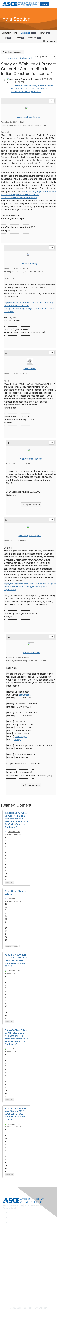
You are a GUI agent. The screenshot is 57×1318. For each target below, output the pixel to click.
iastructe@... (25, 694)
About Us (7, 1285)
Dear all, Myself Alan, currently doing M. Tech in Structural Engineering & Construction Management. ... (32, 88)
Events (19, 38)
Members (34, 38)
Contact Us (8, 1269)
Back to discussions (13, 52)
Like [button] (51, 101)
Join (5, 1261)
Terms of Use (9, 1289)
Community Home (9, 33)
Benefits (6, 1265)
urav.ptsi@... (21, 736)
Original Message (32, 504)
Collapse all (26, 58)
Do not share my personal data (16, 1292)
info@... (17, 739)
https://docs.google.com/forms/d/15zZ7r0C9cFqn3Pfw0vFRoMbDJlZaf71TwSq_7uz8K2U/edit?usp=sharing (28, 194)
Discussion (28, 33)
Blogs (6, 38)
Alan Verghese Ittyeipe (28, 117)
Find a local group (11, 1242)
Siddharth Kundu (14, 899)
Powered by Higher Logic (28, 1313)
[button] (4, 80)
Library (44, 33)
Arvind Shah (30, 368)
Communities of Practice (13, 1238)
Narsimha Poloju (29, 263)
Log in (44, 4)
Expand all (13, 58)
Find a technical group (13, 1246)
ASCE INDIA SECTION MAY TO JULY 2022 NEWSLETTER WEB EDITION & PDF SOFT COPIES (15, 1114)
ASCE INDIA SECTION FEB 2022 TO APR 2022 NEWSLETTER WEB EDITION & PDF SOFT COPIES (16, 960)
